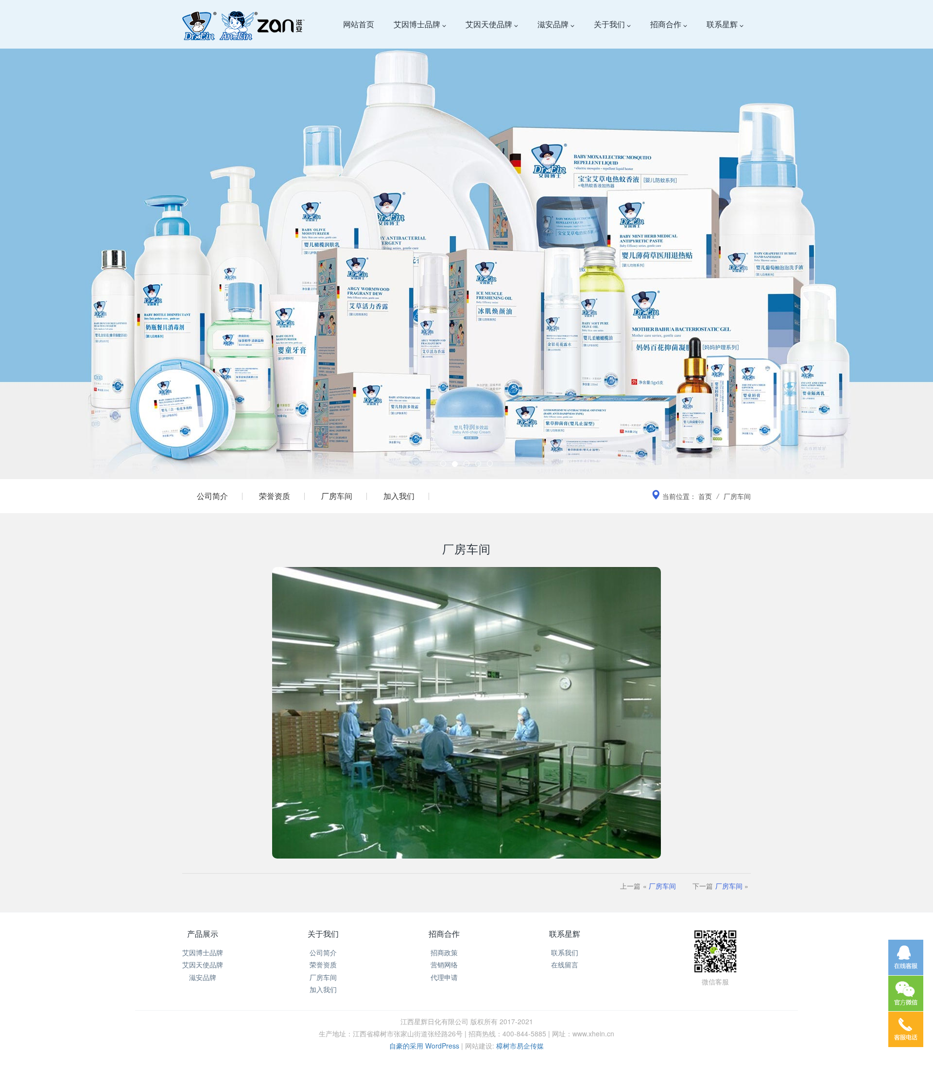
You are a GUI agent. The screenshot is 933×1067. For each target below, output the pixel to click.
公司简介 (212, 495)
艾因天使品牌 (490, 24)
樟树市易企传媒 (520, 1045)
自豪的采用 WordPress (425, 1045)
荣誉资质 (274, 495)
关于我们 (610, 24)
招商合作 (666, 24)
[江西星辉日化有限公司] (243, 24)
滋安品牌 (553, 24)
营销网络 (444, 964)
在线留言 (564, 964)
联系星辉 (723, 24)
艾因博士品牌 (418, 24)
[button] (70, 239)
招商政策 (444, 952)
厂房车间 (336, 495)
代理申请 (444, 977)
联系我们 (564, 952)
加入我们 (399, 495)
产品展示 (202, 933)
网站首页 (358, 24)
